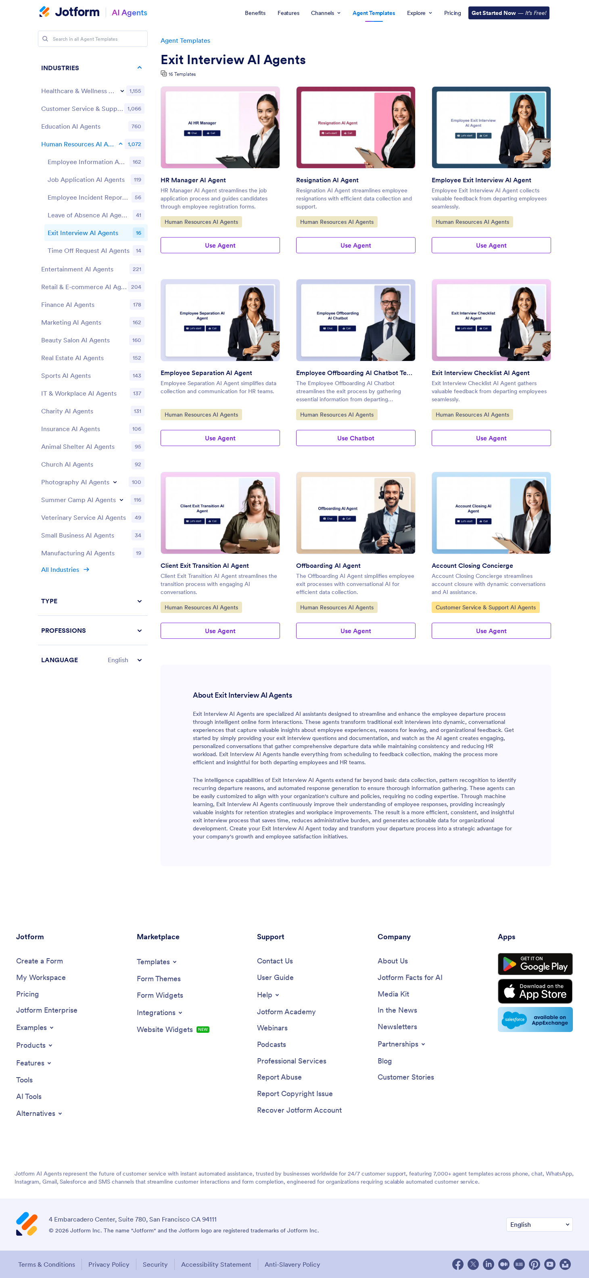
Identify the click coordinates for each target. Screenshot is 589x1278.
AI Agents (129, 12)
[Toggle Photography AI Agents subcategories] (115, 482)
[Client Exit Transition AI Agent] (220, 513)
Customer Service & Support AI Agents (485, 607)
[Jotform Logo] (69, 12)
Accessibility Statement (216, 1264)
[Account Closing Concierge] (491, 513)
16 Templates (182, 74)
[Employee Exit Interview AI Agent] (491, 127)
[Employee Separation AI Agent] (220, 320)
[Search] (45, 39)
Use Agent (220, 245)
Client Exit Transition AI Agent (205, 565)
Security (155, 1264)
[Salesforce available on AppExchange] (535, 1019)
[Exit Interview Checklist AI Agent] (491, 320)
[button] (93, 659)
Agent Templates (185, 40)
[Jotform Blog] (519, 1264)
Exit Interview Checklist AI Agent (481, 373)
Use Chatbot (355, 438)
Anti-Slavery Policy (292, 1264)
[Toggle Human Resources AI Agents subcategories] (121, 144)
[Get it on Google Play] (535, 964)
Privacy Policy (108, 1264)
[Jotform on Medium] (504, 1264)
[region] (93, 363)
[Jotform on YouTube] (550, 1264)
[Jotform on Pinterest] (534, 1264)
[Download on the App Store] (535, 991)
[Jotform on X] (473, 1264)
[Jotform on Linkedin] (488, 1264)
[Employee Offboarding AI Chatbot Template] (356, 320)
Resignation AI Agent (327, 180)
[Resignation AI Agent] (356, 127)
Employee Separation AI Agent (206, 373)
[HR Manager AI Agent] (220, 127)
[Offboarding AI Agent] (356, 513)
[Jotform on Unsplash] (565, 1264)
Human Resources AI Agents (201, 221)
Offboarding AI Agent (328, 565)
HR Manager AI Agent (193, 180)
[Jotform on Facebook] (458, 1264)
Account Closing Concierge (472, 565)
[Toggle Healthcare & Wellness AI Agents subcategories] (122, 91)
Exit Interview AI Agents (233, 60)
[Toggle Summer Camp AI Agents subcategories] (121, 500)
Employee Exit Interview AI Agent (481, 180)
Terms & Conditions (46, 1264)
